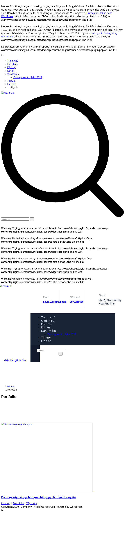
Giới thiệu (12, 64)
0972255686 (77, 301)
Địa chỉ (102, 295)
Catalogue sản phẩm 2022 (27, 77)
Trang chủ (12, 60)
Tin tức (11, 80)
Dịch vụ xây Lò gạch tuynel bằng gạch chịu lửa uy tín (38, 497)
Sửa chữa (18, 503)
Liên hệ (11, 84)
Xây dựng (31, 503)
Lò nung (5, 503)
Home (10, 386)
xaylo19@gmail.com (54, 301)
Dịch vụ (11, 67)
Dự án (10, 71)
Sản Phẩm (13, 74)
